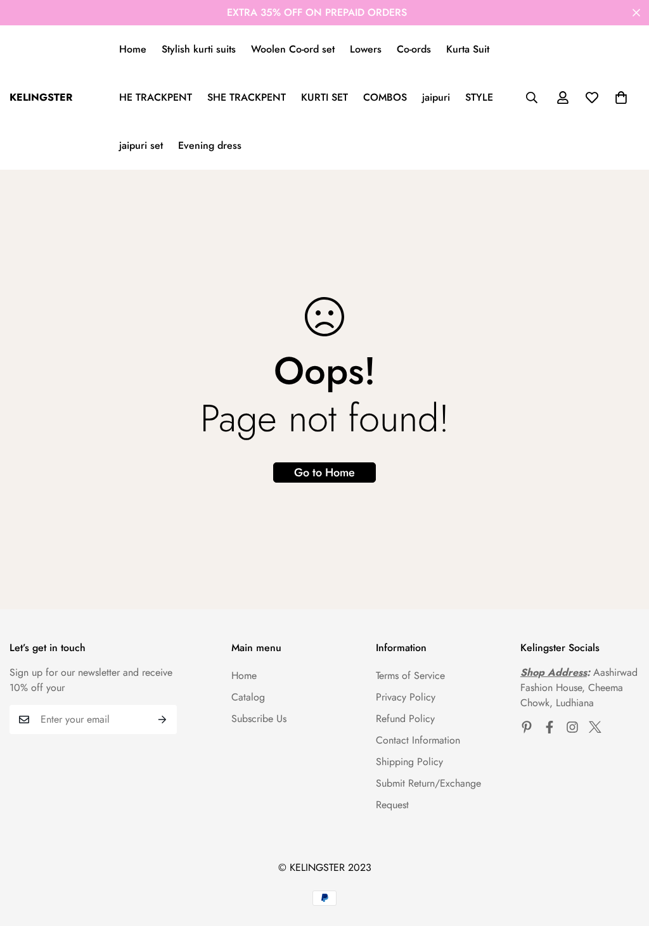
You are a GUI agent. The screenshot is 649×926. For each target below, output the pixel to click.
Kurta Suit (467, 49)
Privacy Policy (405, 697)
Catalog (248, 697)
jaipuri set (141, 145)
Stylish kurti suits (199, 49)
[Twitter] (595, 727)
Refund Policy (405, 718)
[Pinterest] (526, 727)
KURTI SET (324, 97)
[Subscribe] (162, 719)
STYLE (479, 97)
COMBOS (385, 97)
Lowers (366, 49)
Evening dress (209, 145)
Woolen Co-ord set (293, 49)
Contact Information (418, 740)
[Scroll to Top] (624, 857)
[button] (621, 97)
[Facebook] (549, 727)
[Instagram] (572, 727)
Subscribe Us (258, 718)
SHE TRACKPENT (246, 97)
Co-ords (414, 49)
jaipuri (436, 97)
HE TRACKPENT (155, 97)
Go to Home (324, 472)
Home (132, 49)
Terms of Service (410, 675)
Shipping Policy (409, 761)
